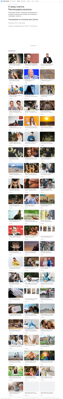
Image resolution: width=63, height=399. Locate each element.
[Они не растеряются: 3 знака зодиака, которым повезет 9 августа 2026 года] (31, 358)
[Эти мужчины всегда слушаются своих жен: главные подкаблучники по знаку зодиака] (15, 92)
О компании (5, 398)
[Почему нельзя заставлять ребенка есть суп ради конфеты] (31, 107)
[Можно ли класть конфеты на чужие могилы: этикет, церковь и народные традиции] (47, 139)
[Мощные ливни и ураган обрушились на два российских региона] (47, 295)
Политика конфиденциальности (56, 398)
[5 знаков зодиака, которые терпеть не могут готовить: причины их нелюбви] (15, 76)
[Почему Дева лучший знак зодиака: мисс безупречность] (15, 279)
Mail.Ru (2, 398)
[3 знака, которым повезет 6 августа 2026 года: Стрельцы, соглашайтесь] (31, 373)
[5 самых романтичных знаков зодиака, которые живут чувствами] (47, 154)
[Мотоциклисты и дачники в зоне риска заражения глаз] (47, 342)
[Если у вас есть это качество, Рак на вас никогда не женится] (47, 170)
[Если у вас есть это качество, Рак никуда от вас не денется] (31, 233)
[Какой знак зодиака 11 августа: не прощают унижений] (47, 264)
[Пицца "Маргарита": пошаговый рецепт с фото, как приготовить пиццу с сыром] (47, 389)
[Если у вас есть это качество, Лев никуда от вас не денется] (31, 264)
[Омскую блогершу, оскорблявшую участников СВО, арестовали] (15, 123)
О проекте (23, 398)
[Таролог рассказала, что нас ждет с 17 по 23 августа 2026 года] (31, 295)
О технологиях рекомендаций (47, 398)
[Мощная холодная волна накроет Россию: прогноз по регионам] (47, 358)
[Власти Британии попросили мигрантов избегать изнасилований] (47, 201)
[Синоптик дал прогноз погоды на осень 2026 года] (47, 92)
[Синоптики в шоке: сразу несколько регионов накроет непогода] (47, 248)
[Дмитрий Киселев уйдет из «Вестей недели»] (31, 76)
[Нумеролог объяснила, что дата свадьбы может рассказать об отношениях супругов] (31, 154)
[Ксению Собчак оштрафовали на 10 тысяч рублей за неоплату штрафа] (15, 233)
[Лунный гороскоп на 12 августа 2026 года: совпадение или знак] (15, 373)
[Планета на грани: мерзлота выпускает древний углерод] (15, 295)
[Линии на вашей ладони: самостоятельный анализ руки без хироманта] (15, 248)
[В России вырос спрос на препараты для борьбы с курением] (31, 201)
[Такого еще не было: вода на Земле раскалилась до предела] (47, 123)
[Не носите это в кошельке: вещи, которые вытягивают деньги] (47, 61)
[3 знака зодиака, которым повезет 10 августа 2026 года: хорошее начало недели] (31, 279)
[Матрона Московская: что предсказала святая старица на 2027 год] (47, 107)
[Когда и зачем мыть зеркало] (31, 342)
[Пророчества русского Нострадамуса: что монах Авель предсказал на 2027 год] (31, 92)
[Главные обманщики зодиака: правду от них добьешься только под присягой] (15, 107)
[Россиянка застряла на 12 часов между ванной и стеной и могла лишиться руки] (47, 279)
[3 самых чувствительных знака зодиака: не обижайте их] (15, 389)
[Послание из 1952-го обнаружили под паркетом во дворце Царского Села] (47, 76)
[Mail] (1, 1)
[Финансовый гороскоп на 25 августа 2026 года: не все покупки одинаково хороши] (31, 389)
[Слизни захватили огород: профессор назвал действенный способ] (31, 217)
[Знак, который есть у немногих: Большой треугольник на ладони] (31, 123)
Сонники (15, 4)
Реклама (9, 398)
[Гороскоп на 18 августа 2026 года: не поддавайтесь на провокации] (15, 342)
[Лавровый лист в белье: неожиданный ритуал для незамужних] (15, 154)
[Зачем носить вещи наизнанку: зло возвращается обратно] (15, 264)
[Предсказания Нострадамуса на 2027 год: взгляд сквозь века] (15, 61)
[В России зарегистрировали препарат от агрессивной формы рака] (31, 326)
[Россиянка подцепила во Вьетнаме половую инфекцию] (47, 217)
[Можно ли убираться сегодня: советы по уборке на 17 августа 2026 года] (47, 373)
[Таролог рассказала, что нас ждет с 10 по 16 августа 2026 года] (47, 233)
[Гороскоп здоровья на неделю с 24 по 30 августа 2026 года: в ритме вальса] (15, 326)
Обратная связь (39, 398)
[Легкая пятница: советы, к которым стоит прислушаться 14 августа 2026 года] (15, 170)
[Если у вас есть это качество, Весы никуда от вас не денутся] (15, 358)
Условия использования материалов (31, 398)
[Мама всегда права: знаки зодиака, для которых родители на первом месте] (31, 170)
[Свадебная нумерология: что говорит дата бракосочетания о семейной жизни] (15, 139)
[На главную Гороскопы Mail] (5, 1)
